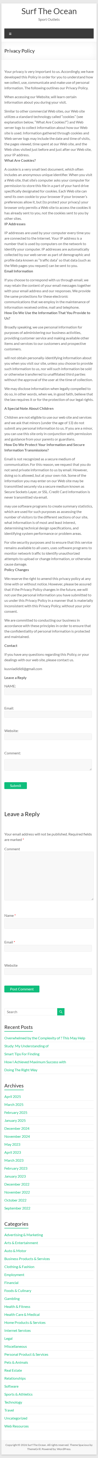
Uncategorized (15, 1418)
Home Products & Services (25, 1322)
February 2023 (15, 1168)
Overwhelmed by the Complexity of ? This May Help (44, 1038)
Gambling (12, 1298)
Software (11, 1386)
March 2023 (13, 1160)
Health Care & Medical (22, 1314)
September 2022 (17, 1208)
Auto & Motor (15, 1250)
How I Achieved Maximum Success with (35, 1062)
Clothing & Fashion (19, 1266)
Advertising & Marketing (23, 1235)
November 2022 (17, 1192)
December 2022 (16, 1184)
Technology (13, 1402)
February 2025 (15, 1112)
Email (9, 942)
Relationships (15, 1378)
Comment (12, 849)
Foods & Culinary (17, 1290)
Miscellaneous (15, 1346)
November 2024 (17, 1136)
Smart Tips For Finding (21, 1054)
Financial (11, 1282)
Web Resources (16, 1426)
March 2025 (13, 1104)
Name (10, 915)
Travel (9, 1410)
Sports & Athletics (18, 1394)
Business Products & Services (27, 1258)
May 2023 (12, 1144)
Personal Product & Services (26, 1354)
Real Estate (13, 1370)
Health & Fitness (17, 1306)
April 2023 (12, 1152)
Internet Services (17, 1330)
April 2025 (12, 1096)
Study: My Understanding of (26, 1046)
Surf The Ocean (49, 11)
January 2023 (15, 1176)
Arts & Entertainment (21, 1242)
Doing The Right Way (20, 1070)
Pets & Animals (16, 1362)
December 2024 (16, 1128)
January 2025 (15, 1120)
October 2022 (15, 1200)
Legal (8, 1338)
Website (11, 965)
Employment (14, 1274)
